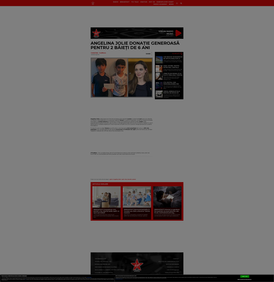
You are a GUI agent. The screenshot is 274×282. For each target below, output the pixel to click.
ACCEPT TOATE (244, 276)
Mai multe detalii (89, 277)
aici (25, 279)
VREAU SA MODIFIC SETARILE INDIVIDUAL (244, 279)
